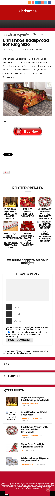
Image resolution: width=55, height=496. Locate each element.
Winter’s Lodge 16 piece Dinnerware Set (35, 459)
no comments (31, 450)
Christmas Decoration (20, 34)
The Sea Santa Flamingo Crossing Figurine (45, 236)
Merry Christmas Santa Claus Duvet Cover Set (27, 239)
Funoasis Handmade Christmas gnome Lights (10, 214)
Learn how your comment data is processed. (26, 352)
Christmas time (27, 464)
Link (5, 121)
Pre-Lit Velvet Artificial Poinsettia (27, 213)
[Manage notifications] (48, 489)
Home (5, 34)
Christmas (28, 11)
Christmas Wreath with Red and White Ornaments (45, 214)
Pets (22, 450)
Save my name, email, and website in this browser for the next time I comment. (27, 328)
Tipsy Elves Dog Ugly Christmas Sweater (32, 445)
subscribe (28, 334)
